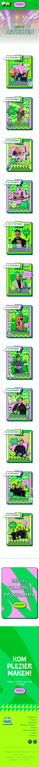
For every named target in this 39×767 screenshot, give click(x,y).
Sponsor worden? (29, 730)
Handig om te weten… (28, 725)
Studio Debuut (19, 754)
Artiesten (33, 720)
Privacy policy (24, 760)
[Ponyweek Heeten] (7, 5)
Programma (31, 717)
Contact (33, 733)
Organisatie (32, 722)
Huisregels (13, 760)
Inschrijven (32, 735)
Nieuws (33, 728)
